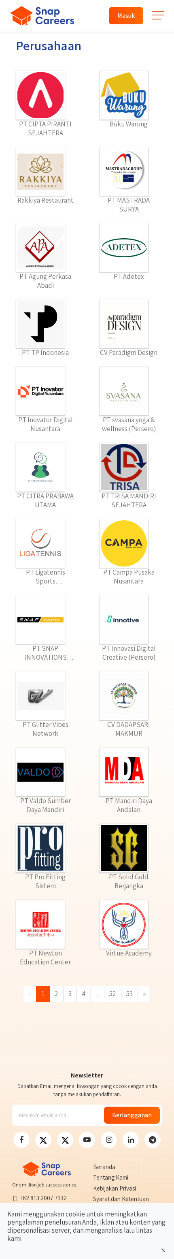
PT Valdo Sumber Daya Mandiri (45, 805)
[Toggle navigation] (158, 18)
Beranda (104, 1167)
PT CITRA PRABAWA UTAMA (45, 500)
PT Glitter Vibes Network (45, 729)
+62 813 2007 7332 (43, 1198)
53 (129, 993)
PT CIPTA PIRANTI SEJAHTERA (45, 128)
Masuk (126, 15)
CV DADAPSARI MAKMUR (128, 729)
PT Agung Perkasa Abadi (45, 281)
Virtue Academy (129, 953)
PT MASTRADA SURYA (129, 205)
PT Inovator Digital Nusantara (45, 424)
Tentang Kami (110, 1177)
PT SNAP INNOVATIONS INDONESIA (45, 653)
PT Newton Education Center (45, 957)
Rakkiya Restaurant (45, 200)
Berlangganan (132, 1115)
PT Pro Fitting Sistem (45, 881)
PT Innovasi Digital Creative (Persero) (129, 653)
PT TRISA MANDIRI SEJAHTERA (129, 500)
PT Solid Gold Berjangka (129, 881)
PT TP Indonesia (45, 352)
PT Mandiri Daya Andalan (129, 805)
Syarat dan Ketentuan (121, 1199)
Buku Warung (129, 124)
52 (112, 993)
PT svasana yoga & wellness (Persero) (129, 424)
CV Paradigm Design (128, 352)
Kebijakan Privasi (114, 1188)
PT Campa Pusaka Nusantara (129, 577)
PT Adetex (129, 276)
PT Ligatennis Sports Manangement (45, 577)
